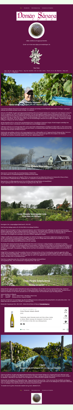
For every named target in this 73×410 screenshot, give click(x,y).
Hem (21, 7)
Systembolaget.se (44, 304)
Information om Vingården (47, 7)
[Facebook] (36, 56)
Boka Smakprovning (36, 7)
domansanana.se (58, 404)
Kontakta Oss (26, 7)
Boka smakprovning (36, 390)
